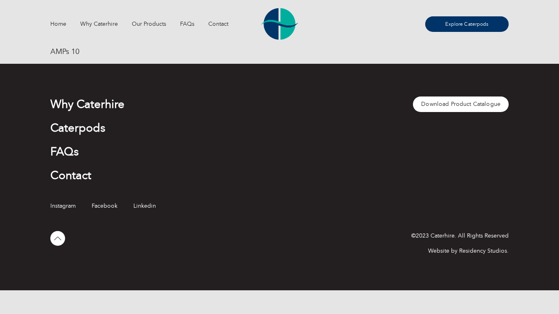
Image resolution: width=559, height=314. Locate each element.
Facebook (104, 205)
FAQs (187, 23)
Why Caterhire (99, 23)
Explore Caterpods (466, 24)
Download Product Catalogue (460, 104)
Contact (218, 23)
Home (58, 23)
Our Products (149, 23)
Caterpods (77, 128)
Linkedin (144, 205)
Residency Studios (483, 250)
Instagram (63, 205)
